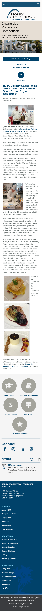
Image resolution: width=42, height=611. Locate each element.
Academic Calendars (10, 543)
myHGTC (5, 588)
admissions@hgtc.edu (15, 496)
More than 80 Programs (29, 395)
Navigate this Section (20, 59)
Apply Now (6, 569)
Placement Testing (9, 576)
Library (4, 555)
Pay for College (11, 414)
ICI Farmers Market (15, 465)
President (5, 522)
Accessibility (5, 598)
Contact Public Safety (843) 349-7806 (20, 604)
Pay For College (8, 573)
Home (4, 35)
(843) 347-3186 (22, 67)
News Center (6, 525)
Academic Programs (9, 539)
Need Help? (21, 80)
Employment (6, 518)
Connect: (8, 444)
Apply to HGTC (9, 395)
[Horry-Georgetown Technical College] (21, 14)
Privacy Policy (35, 598)
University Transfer (9, 559)
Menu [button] (5, 4)
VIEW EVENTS (32, 459)
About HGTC (11, 35)
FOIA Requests (7, 529)
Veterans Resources (20, 434)
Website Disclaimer (14, 600)
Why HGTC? (28, 414)
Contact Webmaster (27, 600)
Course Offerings (8, 551)
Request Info (6, 580)
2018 (8, 37)
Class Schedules (8, 547)
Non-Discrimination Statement (20, 598)
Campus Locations (9, 514)
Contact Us (6, 584)
